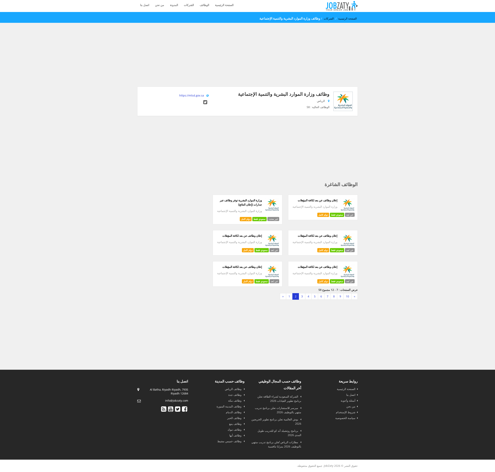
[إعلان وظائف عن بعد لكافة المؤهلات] (347, 211)
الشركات (189, 5)
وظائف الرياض (233, 389)
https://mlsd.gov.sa (191, 95)
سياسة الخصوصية (345, 418)
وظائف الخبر (234, 418)
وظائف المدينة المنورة (229, 406)
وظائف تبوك (235, 429)
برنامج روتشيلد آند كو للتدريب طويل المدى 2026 (279, 433)
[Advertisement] (247, 59)
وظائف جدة (235, 395)
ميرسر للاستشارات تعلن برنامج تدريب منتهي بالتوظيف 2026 (278, 410)
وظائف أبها (235, 435)
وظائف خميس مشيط (229, 441)
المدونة (174, 5)
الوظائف (204, 5)
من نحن (159, 5)
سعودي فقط (337, 214)
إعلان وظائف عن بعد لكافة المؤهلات (317, 200)
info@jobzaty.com (176, 400)
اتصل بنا (144, 5)
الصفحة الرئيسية (224, 5)
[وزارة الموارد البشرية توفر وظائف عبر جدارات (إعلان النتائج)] (272, 211)
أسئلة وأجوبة (348, 400)
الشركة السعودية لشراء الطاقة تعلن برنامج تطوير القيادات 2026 (279, 399)
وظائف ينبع (235, 424)
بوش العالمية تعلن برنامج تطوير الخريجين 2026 (276, 421)
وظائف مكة (235, 400)
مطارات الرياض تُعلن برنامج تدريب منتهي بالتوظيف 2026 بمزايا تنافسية (276, 444)
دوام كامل (323, 214)
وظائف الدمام (234, 412)
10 (347, 296)
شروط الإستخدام (345, 412)
